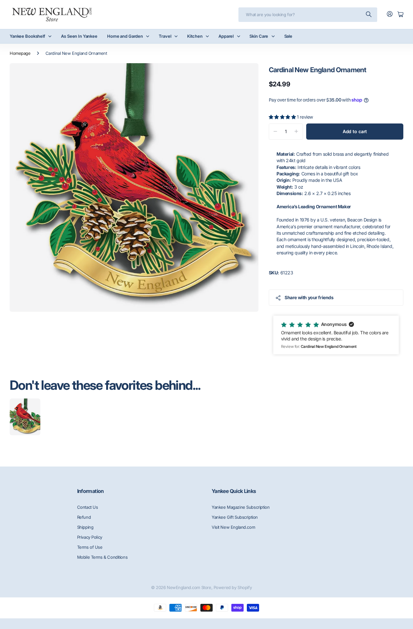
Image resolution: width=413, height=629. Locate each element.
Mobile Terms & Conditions (102, 557)
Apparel (226, 36)
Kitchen (195, 36)
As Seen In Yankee (79, 36)
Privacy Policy (89, 537)
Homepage (20, 53)
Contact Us (87, 507)
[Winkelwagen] (400, 14)
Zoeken (369, 14)
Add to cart (355, 131)
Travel (165, 36)
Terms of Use (90, 547)
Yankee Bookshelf (27, 36)
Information (90, 491)
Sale (288, 36)
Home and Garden (125, 36)
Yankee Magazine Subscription (240, 507)
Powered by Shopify (233, 587)
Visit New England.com (233, 527)
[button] (336, 335)
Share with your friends (309, 297)
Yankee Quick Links (234, 491)
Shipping (85, 527)
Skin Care (258, 36)
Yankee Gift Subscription (235, 517)
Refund (84, 517)
